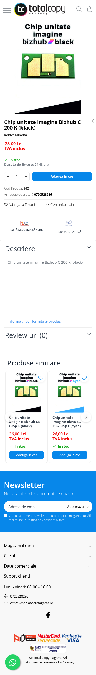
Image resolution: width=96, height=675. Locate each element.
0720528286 (18, 596)
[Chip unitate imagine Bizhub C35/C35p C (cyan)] (70, 392)
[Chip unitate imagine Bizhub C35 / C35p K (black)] (26, 392)
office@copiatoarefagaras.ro (31, 603)
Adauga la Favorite (22, 204)
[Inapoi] (92, 121)
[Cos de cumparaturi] (89, 9)
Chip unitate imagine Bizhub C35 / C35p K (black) (26, 422)
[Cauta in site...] (79, 9)
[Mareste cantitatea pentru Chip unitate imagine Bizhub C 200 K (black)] (26, 176)
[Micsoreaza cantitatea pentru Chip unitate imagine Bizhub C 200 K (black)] (8, 176)
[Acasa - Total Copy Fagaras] (39, 9)
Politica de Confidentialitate (46, 520)
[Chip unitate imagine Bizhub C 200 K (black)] (48, 67)
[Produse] (7, 11)
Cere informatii (61, 204)
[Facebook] (48, 615)
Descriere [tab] (20, 248)
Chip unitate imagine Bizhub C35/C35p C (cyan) (66, 422)
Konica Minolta (15, 135)
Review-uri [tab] (26, 335)
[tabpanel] (48, 67)
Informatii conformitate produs (34, 321)
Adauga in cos (62, 176)
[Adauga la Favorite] (40, 377)
